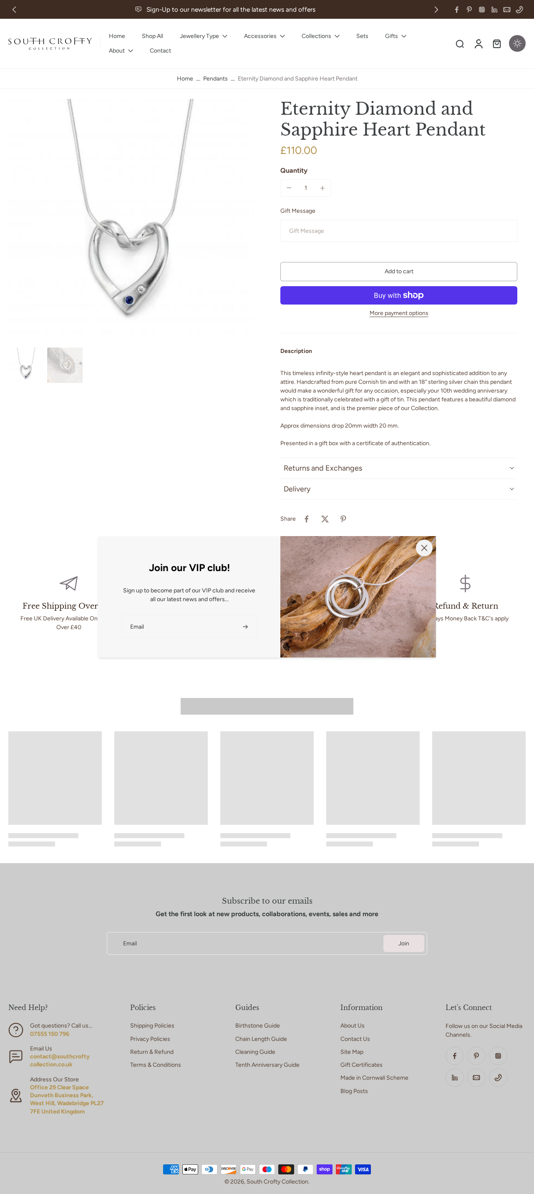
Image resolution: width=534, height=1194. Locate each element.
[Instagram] (482, 10)
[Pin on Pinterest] (343, 519)
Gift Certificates (361, 1064)
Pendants (215, 78)
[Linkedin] (494, 10)
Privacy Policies (150, 1039)
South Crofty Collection (277, 1181)
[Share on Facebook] (306, 519)
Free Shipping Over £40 (69, 606)
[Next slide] (436, 9)
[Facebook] (457, 10)
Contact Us (355, 1039)
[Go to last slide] (14, 9)
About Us (352, 1025)
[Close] (424, 547)
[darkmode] (517, 43)
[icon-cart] (496, 43)
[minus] (289, 187)
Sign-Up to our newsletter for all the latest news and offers (230, 9)
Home (185, 78)
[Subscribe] (246, 626)
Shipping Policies (152, 1025)
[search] (460, 43)
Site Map (351, 1051)
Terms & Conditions (155, 1064)
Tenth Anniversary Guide (267, 1064)
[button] (398, 271)
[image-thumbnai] (26, 365)
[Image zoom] (131, 221)
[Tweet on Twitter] (325, 519)
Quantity (293, 170)
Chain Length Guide (261, 1039)
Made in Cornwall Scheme (374, 1077)
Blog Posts (354, 1091)
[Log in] (478, 43)
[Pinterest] (469, 10)
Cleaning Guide (255, 1051)
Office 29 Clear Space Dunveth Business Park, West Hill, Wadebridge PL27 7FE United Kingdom (67, 1099)
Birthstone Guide (257, 1025)
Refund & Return (465, 606)
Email (130, 943)
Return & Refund (152, 1051)
